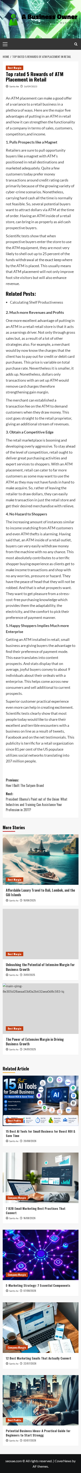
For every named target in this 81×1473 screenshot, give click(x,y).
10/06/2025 (29, 900)
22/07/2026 (29, 1363)
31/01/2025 (29, 974)
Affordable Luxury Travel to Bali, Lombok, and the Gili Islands (40, 892)
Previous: (25, 783)
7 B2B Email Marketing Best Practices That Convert (35, 1210)
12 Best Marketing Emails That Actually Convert (38, 1358)
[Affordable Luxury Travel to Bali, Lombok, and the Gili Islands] (41, 859)
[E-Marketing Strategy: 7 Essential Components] (41, 1255)
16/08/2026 (29, 1218)
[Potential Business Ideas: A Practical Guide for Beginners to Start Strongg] (41, 1400)
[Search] (76, 44)
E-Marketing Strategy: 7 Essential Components (38, 1285)
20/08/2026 (29, 1141)
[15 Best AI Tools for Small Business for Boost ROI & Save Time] (41, 1101)
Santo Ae (14, 86)
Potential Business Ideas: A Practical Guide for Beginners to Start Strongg (38, 1432)
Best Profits (14, 1120)
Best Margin (14, 67)
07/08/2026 (29, 1290)
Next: (36, 801)
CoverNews (63, 1461)
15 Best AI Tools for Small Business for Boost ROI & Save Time (40, 1133)
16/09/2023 (30, 86)
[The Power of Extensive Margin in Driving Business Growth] (41, 1008)
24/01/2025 (29, 1049)
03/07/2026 (29, 1440)
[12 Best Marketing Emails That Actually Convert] (41, 1327)
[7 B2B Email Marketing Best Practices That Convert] (41, 1178)
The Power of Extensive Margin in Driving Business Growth (35, 1041)
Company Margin (17, 1197)
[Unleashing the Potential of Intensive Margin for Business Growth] (41, 934)
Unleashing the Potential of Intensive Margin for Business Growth (40, 967)
